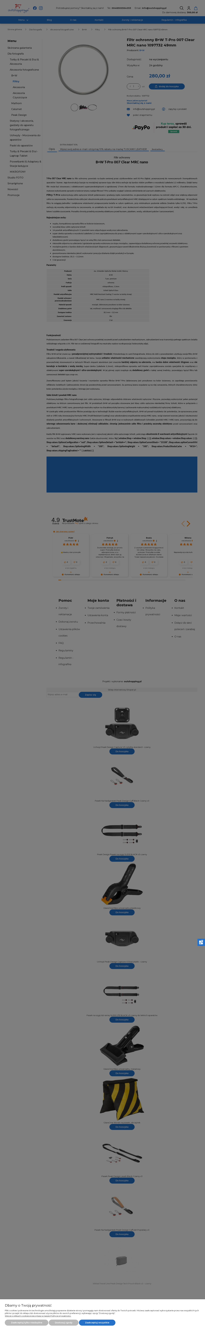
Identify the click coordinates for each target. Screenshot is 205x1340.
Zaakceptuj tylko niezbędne (26, 1322)
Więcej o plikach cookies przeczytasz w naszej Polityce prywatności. (38, 1316)
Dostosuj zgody (63, 1322)
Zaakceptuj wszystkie (97, 1322)
